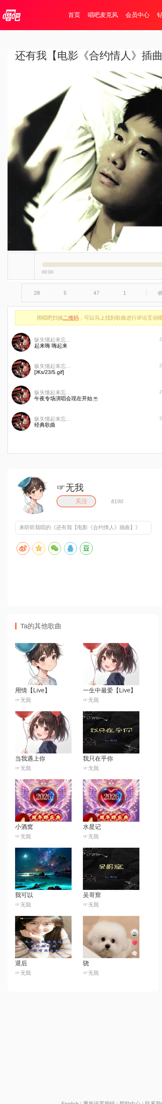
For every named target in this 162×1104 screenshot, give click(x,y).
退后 (21, 963)
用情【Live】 (32, 690)
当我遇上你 (30, 758)
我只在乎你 (98, 758)
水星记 (92, 827)
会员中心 (137, 15)
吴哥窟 (92, 895)
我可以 (24, 895)
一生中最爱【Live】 (109, 690)
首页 (74, 15)
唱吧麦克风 (103, 15)
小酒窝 (24, 827)
